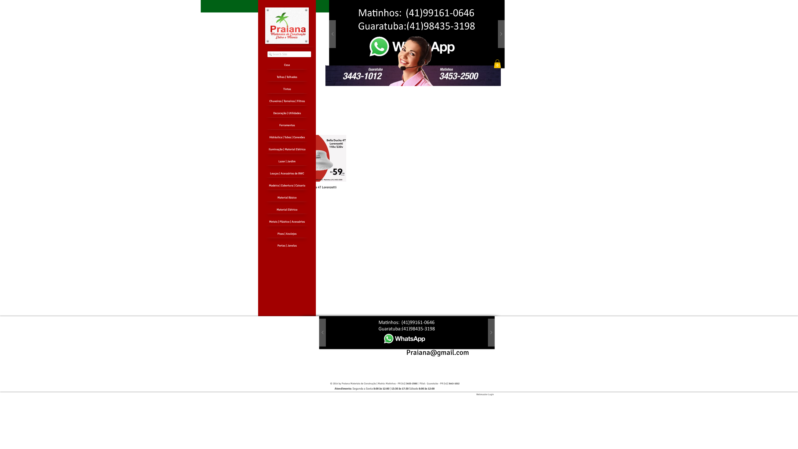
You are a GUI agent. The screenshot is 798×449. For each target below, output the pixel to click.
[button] (417, 34)
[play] (495, 3)
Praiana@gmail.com (437, 352)
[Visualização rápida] (322, 158)
